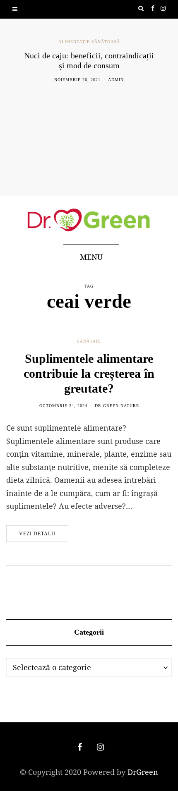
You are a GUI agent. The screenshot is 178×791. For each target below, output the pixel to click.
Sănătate (89, 341)
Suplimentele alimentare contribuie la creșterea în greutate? (89, 373)
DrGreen (142, 772)
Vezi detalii (37, 534)
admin (116, 79)
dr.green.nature (117, 405)
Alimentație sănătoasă (89, 41)
